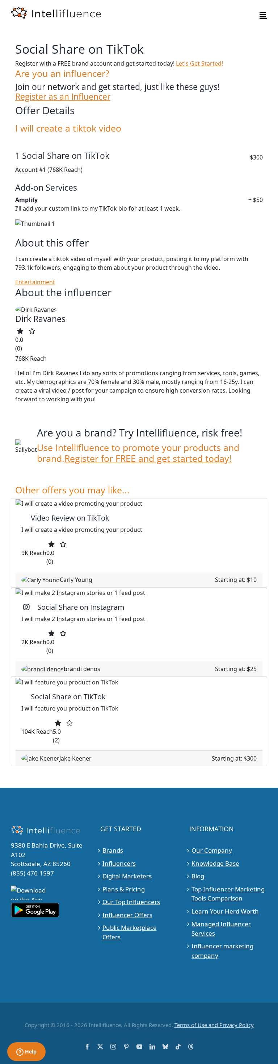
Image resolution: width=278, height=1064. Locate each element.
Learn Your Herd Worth (225, 911)
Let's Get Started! (199, 63)
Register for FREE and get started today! (148, 458)
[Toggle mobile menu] (263, 14)
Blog (197, 876)
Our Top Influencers (131, 902)
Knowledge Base (215, 863)
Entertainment (35, 282)
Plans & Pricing (123, 889)
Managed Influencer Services (221, 928)
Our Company (211, 850)
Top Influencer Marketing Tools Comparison (228, 894)
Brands (112, 850)
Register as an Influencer (62, 97)
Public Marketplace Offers (129, 932)
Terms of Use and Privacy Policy (214, 1024)
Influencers (119, 863)
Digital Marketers (127, 876)
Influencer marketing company (222, 951)
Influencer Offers (127, 915)
